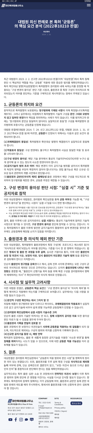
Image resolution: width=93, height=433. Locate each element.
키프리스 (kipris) (60, 411)
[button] (89, 5)
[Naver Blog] (32, 420)
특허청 (56, 418)
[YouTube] (10, 420)
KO (3, 1)
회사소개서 (76, 403)
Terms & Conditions (58, 403)
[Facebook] (16, 420)
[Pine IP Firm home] (12, 6)
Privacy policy (59, 408)
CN (11, 1)
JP (16, 1)
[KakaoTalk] (26, 420)
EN (7, 1)
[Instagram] (21, 420)
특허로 (56, 414)
